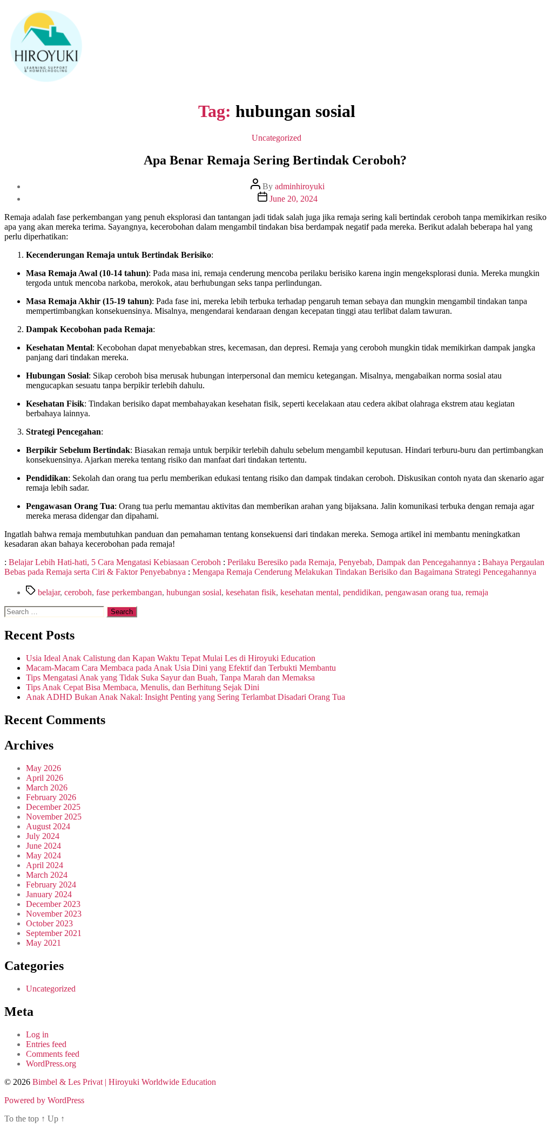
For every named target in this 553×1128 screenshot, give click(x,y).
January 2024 (49, 894)
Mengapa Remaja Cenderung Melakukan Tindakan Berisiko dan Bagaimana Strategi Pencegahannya (364, 571)
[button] (300, 47)
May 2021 (43, 942)
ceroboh (78, 592)
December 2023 (53, 904)
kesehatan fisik (251, 592)
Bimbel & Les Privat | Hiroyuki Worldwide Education (124, 1081)
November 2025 (54, 816)
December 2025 (53, 806)
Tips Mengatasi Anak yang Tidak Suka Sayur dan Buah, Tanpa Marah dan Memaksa (170, 677)
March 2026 (47, 787)
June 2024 (43, 845)
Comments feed (52, 1053)
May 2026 (43, 768)
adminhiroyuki (300, 186)
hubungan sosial (193, 592)
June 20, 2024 (293, 198)
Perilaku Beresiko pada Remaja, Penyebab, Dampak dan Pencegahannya (351, 562)
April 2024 (44, 865)
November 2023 (54, 913)
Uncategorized (276, 137)
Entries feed (46, 1044)
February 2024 (51, 884)
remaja (477, 592)
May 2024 (43, 855)
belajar (49, 592)
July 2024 (42, 836)
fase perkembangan (129, 592)
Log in (37, 1034)
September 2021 (54, 933)
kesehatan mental (309, 592)
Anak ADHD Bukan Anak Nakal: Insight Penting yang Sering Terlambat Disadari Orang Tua (185, 696)
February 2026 (51, 797)
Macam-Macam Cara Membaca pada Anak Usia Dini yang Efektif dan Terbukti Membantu (181, 667)
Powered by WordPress (44, 1100)
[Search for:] (55, 611)
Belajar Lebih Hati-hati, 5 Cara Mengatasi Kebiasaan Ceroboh (115, 562)
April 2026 (44, 777)
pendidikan (362, 592)
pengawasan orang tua (423, 592)
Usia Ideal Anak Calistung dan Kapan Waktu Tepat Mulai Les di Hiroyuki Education (170, 658)
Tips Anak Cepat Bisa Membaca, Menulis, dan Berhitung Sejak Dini (142, 687)
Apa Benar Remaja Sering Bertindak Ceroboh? (277, 160)
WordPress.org (51, 1063)
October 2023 (49, 923)
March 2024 (47, 874)
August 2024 (48, 826)
